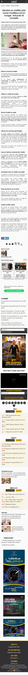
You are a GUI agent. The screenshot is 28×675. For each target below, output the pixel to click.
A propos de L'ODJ (14, 647)
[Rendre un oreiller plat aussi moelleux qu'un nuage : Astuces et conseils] (14, 33)
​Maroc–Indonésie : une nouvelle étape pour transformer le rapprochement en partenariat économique (14, 475)
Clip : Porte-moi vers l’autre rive (14, 494)
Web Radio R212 (14, 663)
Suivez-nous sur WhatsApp (14, 290)
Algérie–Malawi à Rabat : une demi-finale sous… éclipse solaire (20, 276)
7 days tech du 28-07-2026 (14, 432)
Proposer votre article (14, 652)
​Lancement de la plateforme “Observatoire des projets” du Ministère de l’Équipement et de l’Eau (17, 529)
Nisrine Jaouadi (10, 22)
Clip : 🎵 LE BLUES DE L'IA (12, 507)
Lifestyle (8, 5)
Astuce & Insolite (15, 5)
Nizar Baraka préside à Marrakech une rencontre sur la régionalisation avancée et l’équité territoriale (13, 516)
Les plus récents (10, 411)
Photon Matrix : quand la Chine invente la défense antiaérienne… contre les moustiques (7, 276)
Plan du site (10, 670)
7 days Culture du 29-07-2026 (14, 429)
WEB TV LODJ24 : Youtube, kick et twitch (14, 371)
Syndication (18, 670)
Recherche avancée (6, 332)
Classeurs (18, 411)
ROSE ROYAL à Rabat (8, 545)
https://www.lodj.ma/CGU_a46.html (14, 398)
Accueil (3, 5)
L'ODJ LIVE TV (14, 658)
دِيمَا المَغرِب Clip (9, 497)
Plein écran (23, 374)
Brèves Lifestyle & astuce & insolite (10, 279)
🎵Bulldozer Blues (10, 504)
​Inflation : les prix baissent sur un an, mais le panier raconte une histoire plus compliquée (14, 318)
